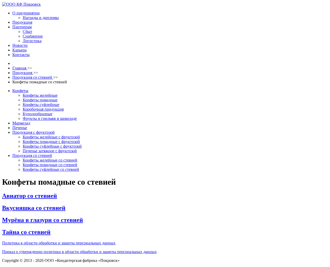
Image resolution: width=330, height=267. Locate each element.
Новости (20, 45)
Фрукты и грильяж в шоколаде (50, 118)
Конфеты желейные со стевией (50, 160)
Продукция (22, 22)
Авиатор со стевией (29, 195)
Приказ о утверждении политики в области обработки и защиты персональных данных (79, 252)
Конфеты (20, 90)
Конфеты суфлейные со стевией (51, 169)
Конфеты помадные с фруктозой (51, 141)
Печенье (19, 128)
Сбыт (27, 31)
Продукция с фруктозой (33, 132)
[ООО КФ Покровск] (21, 4)
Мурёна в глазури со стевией (42, 220)
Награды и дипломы (41, 17)
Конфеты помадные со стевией (50, 165)
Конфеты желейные (40, 95)
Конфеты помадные (40, 100)
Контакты (21, 54)
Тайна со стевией (26, 232)
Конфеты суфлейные (41, 104)
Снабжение (33, 36)
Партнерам (22, 27)
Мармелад (21, 123)
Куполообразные (37, 114)
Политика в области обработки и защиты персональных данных (59, 243)
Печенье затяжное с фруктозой (50, 151)
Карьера (19, 50)
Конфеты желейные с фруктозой (51, 137)
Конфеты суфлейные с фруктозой (52, 146)
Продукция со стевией (32, 155)
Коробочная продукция (43, 109)
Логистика (32, 41)
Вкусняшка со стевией (33, 207)
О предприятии (26, 13)
